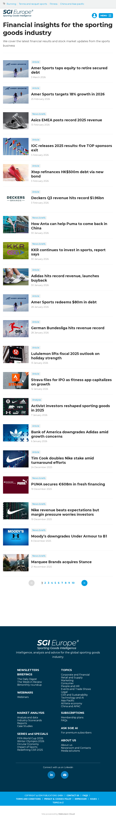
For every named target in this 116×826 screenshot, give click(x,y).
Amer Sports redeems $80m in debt (64, 302)
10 (73, 582)
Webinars (23, 697)
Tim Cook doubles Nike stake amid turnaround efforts (62, 460)
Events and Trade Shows (76, 689)
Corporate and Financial (75, 674)
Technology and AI (72, 697)
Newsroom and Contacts (76, 747)
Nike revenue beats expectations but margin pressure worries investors (65, 512)
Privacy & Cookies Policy (57, 799)
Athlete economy (71, 703)
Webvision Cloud (66, 814)
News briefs (38, 114)
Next (84, 583)
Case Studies (24, 726)
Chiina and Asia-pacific (72, 4)
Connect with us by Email (65, 775)
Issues (93, 799)
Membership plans (72, 717)
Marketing (67, 680)
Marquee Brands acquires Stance (61, 562)
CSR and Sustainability (74, 694)
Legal (64, 692)
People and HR (70, 686)
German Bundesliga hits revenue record (67, 328)
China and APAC (70, 706)
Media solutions (70, 750)
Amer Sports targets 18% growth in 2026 (68, 94)
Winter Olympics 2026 (30, 741)
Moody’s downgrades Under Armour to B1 (69, 536)
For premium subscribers (76, 732)
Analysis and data (27, 717)
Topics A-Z (58, 802)
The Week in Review (29, 682)
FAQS (85, 795)
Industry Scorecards (29, 720)
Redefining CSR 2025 (30, 749)
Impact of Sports (27, 747)
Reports (22, 723)
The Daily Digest (27, 679)
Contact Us (73, 795)
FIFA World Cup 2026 (30, 738)
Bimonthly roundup (29, 684)
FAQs (64, 720)
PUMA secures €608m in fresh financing (68, 484)
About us (66, 745)
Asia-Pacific (67, 700)
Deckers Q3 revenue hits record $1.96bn (67, 198)
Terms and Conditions (28, 799)
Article (35, 62)
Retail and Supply (72, 677)
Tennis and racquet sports (33, 4)
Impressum (81, 799)
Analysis (36, 399)
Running (11, 4)
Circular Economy (28, 744)
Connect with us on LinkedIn (51, 775)
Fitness (53, 4)
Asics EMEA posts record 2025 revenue (66, 120)
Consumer (67, 683)
